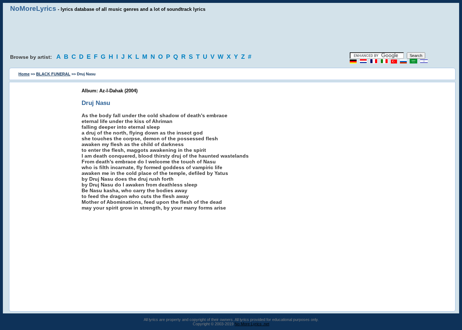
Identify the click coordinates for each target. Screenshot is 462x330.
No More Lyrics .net (252, 324)
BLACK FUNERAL (53, 74)
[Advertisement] (231, 32)
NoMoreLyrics (33, 8)
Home (24, 74)
